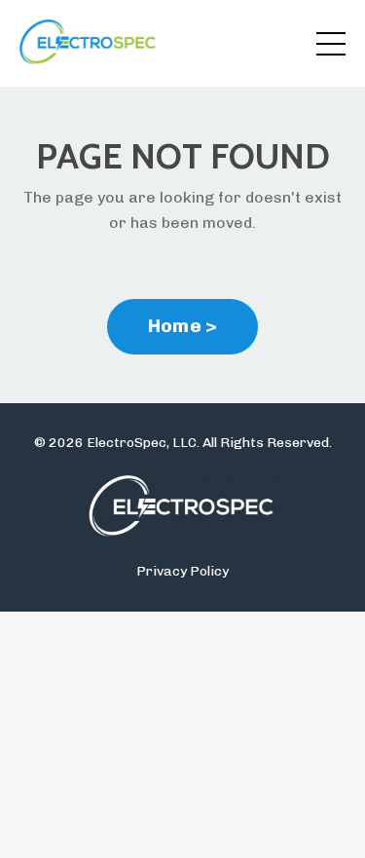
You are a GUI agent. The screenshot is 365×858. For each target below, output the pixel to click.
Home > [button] (183, 326)
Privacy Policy (182, 571)
